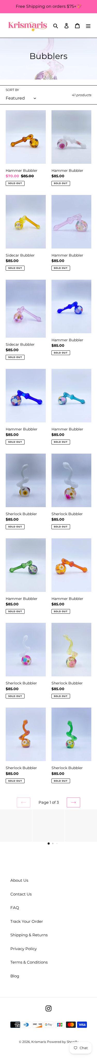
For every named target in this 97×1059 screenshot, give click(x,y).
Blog (14, 975)
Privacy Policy (23, 948)
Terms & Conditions (29, 962)
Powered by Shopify (62, 1042)
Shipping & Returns (29, 934)
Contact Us (21, 894)
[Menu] (88, 25)
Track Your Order (26, 921)
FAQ (14, 907)
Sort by (12, 90)
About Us (19, 880)
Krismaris (38, 1042)
